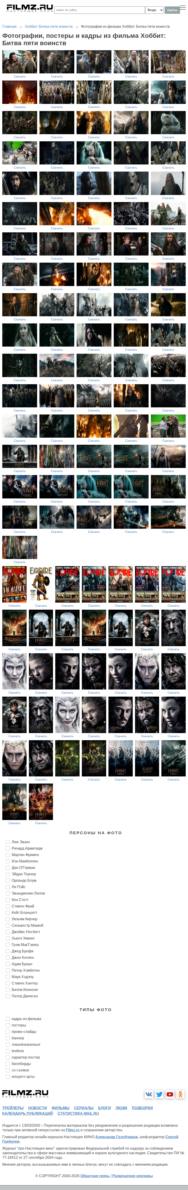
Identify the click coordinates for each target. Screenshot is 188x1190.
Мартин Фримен (25, 855)
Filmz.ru (73, 1130)
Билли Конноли (25, 990)
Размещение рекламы (132, 1176)
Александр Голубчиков (116, 1137)
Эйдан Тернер (24, 874)
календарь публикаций (27, 1113)
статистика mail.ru (78, 1113)
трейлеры (13, 1108)
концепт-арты (23, 1077)
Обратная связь (95, 1176)
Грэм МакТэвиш (25, 945)
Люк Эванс (21, 842)
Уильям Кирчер (24, 919)
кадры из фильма (26, 1019)
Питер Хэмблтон (26, 970)
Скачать (20, 76)
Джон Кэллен (23, 957)
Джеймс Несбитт (26, 932)
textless (18, 1051)
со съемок (20, 1070)
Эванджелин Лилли (28, 893)
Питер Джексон (25, 996)
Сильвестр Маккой (27, 925)
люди (121, 1108)
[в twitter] (159, 1094)
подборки (142, 1108)
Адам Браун (22, 964)
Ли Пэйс (19, 887)
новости (37, 1108)
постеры (19, 1025)
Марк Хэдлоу (23, 977)
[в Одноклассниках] (180, 1094)
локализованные (26, 1044)
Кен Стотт (20, 900)
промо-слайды (24, 1032)
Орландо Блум (24, 880)
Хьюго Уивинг (23, 938)
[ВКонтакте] (149, 1094)
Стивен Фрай (23, 906)
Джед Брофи (22, 951)
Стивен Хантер (25, 983)
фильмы (60, 1108)
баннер (18, 1038)
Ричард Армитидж (27, 848)
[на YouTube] (170, 1094)
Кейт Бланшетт (24, 913)
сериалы (84, 1108)
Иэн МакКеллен (25, 861)
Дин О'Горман (23, 868)
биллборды (21, 1064)
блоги (104, 1108)
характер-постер (26, 1057)
